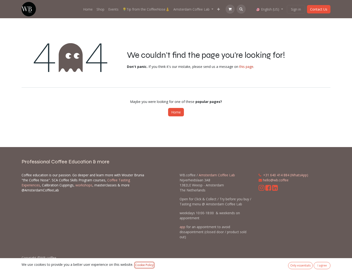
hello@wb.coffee (276, 180)
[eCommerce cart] (230, 9)
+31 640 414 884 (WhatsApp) (285, 175)
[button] (241, 9)
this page (246, 66)
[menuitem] (88, 9)
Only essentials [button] (300, 265)
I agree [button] (322, 265)
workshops (83, 185)
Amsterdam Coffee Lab (217, 175)
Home (176, 112)
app (182, 227)
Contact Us (318, 9)
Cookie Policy (144, 265)
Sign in (296, 9)
